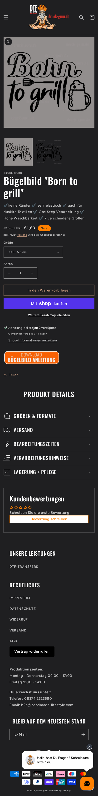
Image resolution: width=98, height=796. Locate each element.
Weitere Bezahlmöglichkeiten (49, 315)
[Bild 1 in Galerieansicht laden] (19, 152)
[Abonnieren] (83, 734)
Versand (22, 234)
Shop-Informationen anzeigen (32, 340)
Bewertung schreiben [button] (49, 519)
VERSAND (18, 630)
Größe (8, 242)
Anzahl (8, 264)
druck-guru (42, 790)
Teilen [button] (14, 375)
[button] (6, 17)
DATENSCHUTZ (23, 609)
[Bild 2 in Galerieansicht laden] (49, 152)
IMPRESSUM (20, 598)
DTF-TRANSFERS (24, 567)
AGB (13, 641)
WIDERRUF (19, 619)
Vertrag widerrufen (32, 651)
